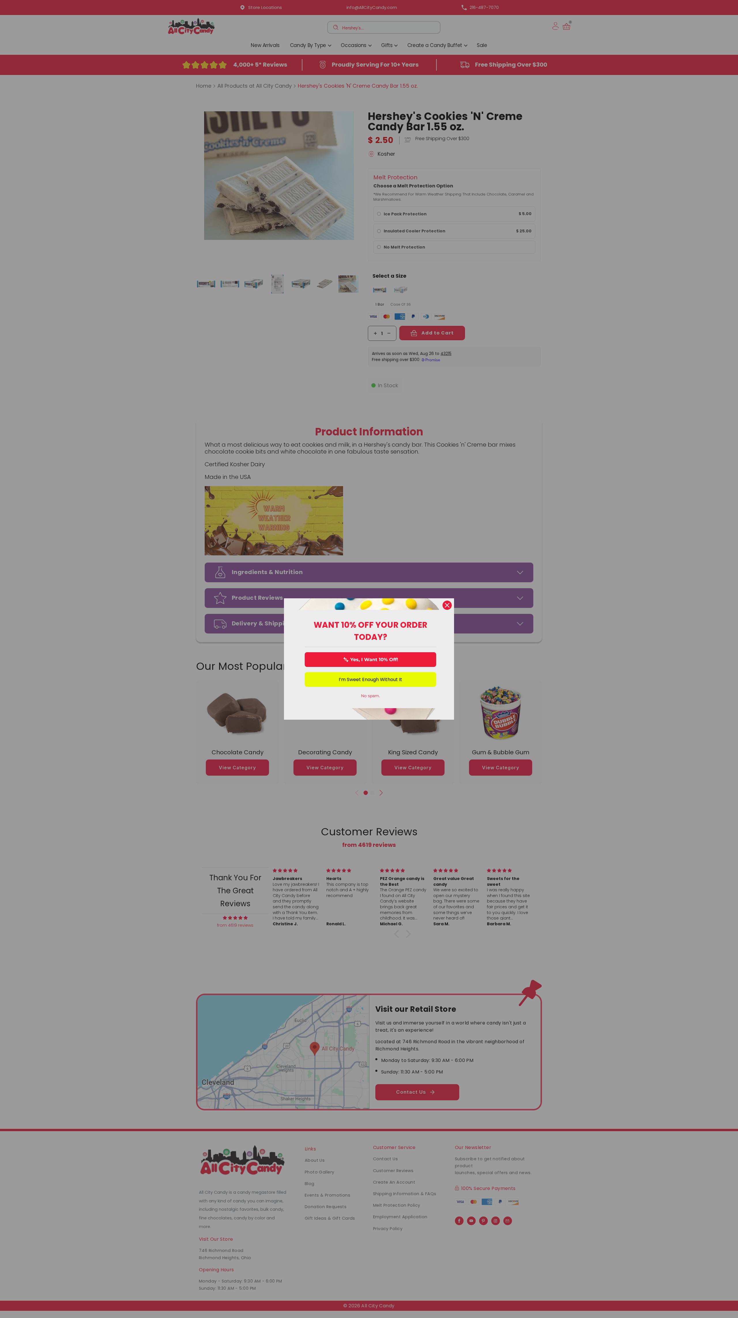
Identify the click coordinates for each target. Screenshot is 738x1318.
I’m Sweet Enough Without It (370, 679)
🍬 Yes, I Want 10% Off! (370, 659)
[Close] (447, 605)
